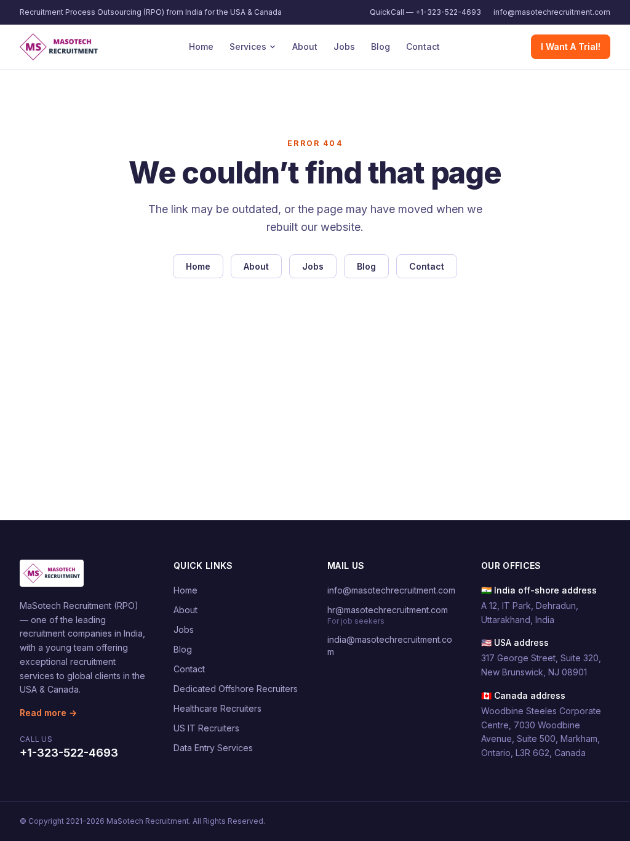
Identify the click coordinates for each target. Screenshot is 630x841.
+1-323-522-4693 (69, 752)
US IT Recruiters (206, 728)
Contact (423, 46)
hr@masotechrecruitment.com (387, 610)
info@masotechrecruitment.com (551, 12)
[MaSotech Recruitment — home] (59, 46)
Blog (380, 46)
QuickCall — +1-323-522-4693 (425, 12)
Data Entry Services (213, 747)
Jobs (344, 46)
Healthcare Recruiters (217, 708)
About (304, 46)
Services (247, 46)
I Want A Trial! (570, 46)
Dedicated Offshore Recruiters (235, 688)
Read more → (48, 712)
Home (201, 46)
